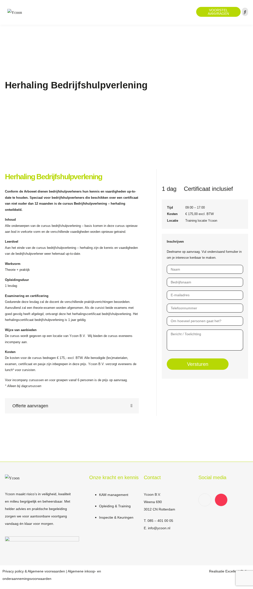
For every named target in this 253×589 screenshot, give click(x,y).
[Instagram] (221, 499)
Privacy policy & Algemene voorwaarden (33, 571)
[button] (72, 405)
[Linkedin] (204, 499)
